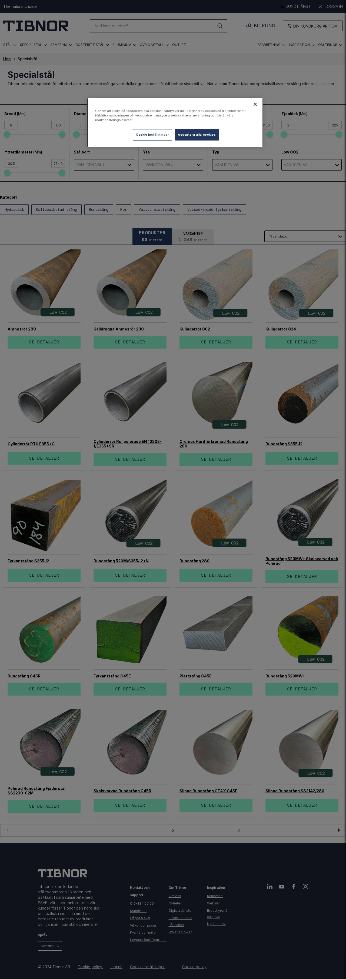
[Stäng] (255, 104)
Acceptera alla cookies (197, 134)
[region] (175, 122)
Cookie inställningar (152, 134)
